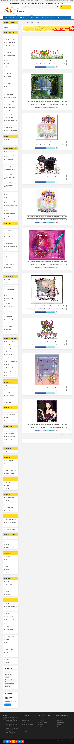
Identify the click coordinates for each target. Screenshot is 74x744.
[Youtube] (22, 741)
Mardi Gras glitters (11, 97)
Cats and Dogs (9, 616)
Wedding (8, 375)
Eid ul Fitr (8, 73)
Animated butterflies (11, 606)
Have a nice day (10, 319)
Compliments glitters (11, 282)
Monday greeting (10, 166)
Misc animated (9, 649)
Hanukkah (8, 83)
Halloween (8, 76)
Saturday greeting (10, 174)
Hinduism (8, 463)
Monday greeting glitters (9, 170)
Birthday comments (11, 436)
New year (8, 104)
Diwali (7, 63)
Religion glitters (10, 473)
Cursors (24, 722)
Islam (7, 467)
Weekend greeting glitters (9, 217)
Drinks (7, 485)
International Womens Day (8, 90)
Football (8, 632)
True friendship (10, 264)
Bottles (8, 482)
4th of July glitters (10, 39)
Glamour (8, 642)
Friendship (49, 17)
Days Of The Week (40, 17)
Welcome (8, 267)
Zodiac (8, 572)
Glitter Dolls (9, 510)
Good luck (8, 313)
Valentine (8, 124)
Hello (7, 233)
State (7, 569)
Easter (7, 66)
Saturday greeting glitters (9, 178)
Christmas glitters (10, 55)
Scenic (7, 652)
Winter (8, 594)
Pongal (8, 110)
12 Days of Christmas (11, 36)
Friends (8, 226)
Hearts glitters (10, 341)
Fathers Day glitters (11, 414)
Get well (8, 303)
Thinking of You (10, 367)
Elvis (7, 563)
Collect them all (10, 389)
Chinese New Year (10, 49)
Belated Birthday (10, 430)
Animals (8, 603)
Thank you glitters (11, 261)
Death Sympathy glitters (9, 294)
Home (5, 17)
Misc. (32, 17)
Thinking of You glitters (9, 371)
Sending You (9, 358)
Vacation (8, 402)
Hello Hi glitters (10, 236)
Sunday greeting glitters (9, 186)
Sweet (7, 364)
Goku (7, 646)
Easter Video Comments (8, 26)
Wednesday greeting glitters (10, 209)
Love (7, 541)
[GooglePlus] (10, 741)
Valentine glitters (10, 127)
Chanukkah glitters (11, 45)
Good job (8, 309)
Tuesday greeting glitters (9, 201)
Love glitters (9, 344)
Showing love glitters (11, 361)
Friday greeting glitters (9, 155)
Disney (7, 559)
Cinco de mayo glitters (8, 59)
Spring (7, 588)
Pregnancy (8, 329)
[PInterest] (16, 741)
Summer (8, 591)
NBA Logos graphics (11, 522)
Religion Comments (11, 470)
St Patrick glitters (10, 114)
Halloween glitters (11, 80)
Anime (7, 609)
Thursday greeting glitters (10, 193)
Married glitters (10, 348)
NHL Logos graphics (11, 529)
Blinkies (8, 556)
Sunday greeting (10, 182)
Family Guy (7, 686)
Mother (8, 566)
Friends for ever (10, 636)
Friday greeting (10, 151)
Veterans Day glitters (11, 130)
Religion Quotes (10, 547)
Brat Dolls (8, 504)
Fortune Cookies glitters (9, 299)
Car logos (8, 385)
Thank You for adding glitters (10, 257)
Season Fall (9, 584)
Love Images (8, 674)
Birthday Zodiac (10, 443)
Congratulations (10, 286)
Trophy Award (9, 399)
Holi (7, 86)
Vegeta (8, 659)
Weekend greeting (10, 213)
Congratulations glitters (9, 290)
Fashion (8, 392)
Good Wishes (57, 17)
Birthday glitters (10, 439)
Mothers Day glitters (11, 420)
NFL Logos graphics (11, 526)
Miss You (8, 351)
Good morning (9, 159)
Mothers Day (9, 417)
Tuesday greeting (10, 197)
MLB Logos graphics (11, 519)
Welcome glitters (10, 270)
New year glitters (10, 107)
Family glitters (9, 411)
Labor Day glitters (10, 94)
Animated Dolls (10, 497)
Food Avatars (9, 629)
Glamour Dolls (9, 507)
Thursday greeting (11, 190)
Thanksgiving (9, 117)
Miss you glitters (10, 354)
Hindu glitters (9, 460)
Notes (7, 544)
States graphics (10, 395)
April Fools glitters (11, 42)
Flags (7, 626)
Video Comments (13, 17)
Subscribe (7, 704)
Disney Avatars (10, 623)
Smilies (8, 143)
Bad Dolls (8, 500)
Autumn (8, 581)
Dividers (8, 139)
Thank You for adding (11, 253)
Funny (7, 639)
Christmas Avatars (10, 619)
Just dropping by (10, 240)
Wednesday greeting (11, 205)
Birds (7, 613)
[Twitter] (7, 741)
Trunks (8, 655)
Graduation (9, 316)
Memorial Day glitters (11, 101)
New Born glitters (10, 326)
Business (8, 451)
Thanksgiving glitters (11, 120)
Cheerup (8, 279)
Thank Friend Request (11, 246)
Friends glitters (10, 230)
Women (8, 662)
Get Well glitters (10, 306)
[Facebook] (4, 741)
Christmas (8, 52)
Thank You (8, 249)
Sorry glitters (9, 243)
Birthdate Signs (10, 433)
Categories (24, 6)
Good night (9, 162)
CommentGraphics (30, 22)
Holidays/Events (24, 17)
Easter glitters (9, 70)
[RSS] (13, 741)
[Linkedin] (19, 741)
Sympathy (8, 332)
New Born (8, 323)
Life (7, 538)
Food (7, 488)
